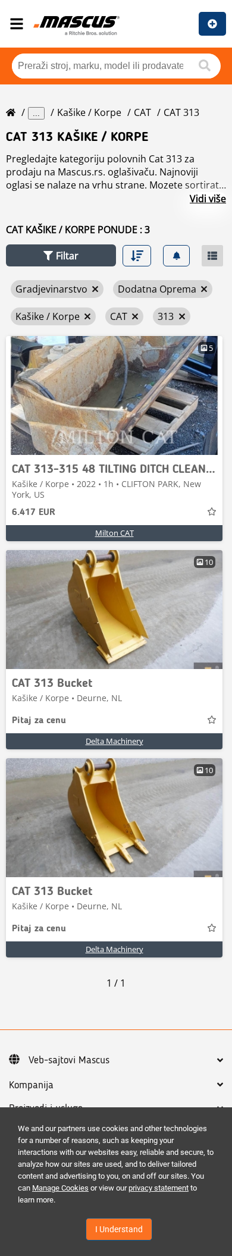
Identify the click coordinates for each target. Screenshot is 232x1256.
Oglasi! (212, 24)
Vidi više (208, 198)
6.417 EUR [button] (33, 512)
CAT (142, 112)
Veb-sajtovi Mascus (69, 1060)
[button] (61, 255)
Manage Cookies (60, 1187)
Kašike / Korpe (89, 112)
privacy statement (158, 1187)
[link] (114, 395)
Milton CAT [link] (114, 532)
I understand (119, 1229)
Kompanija (31, 1085)
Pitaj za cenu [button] (39, 721)
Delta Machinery (114, 741)
